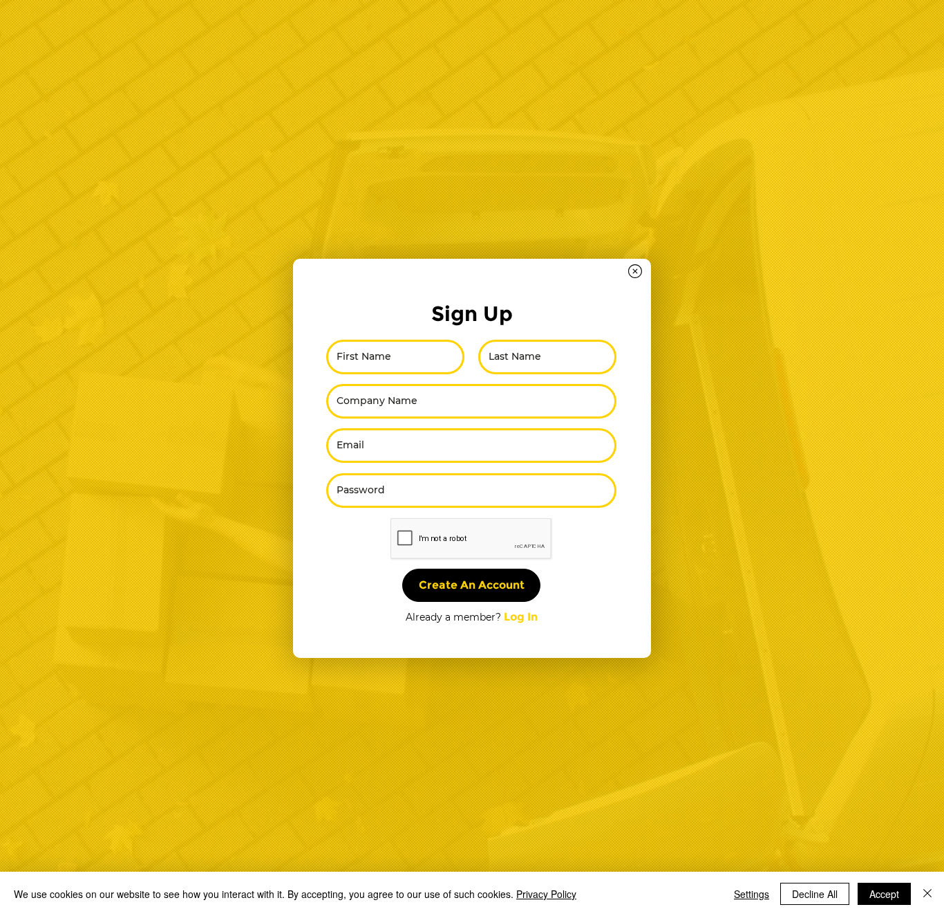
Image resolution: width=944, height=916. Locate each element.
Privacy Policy (546, 894)
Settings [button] (751, 894)
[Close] (927, 894)
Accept (884, 894)
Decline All (815, 894)
